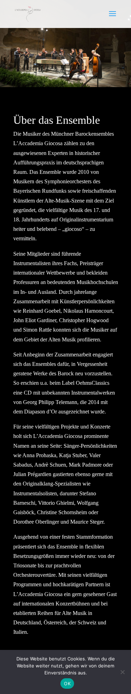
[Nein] (122, 671)
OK (67, 683)
